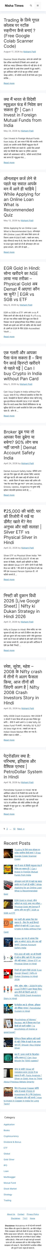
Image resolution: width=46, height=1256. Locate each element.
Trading (7, 1200)
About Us (11, 1214)
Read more (9, 83)
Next (21, 829)
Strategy (8, 1194)
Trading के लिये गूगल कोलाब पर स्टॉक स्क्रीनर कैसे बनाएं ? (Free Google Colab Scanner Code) (21, 33)
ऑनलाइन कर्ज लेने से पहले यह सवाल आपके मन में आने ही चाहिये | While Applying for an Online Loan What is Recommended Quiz (22, 197)
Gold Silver (9, 1159)
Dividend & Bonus (12, 1142)
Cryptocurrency (11, 1136)
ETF (5, 1148)
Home (32, 1218)
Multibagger (9, 1177)
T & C (25, 1218)
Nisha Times (14, 5)
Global (7, 1153)
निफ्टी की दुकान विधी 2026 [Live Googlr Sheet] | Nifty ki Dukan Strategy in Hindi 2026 (22, 606)
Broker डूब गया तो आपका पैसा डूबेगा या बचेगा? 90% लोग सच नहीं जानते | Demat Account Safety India (21, 444)
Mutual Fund (10, 1183)
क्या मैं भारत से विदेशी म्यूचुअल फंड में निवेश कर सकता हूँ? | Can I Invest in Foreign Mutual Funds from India (23, 112)
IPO (5, 1165)
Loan (6, 1171)
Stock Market (10, 1188)
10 (14, 829)
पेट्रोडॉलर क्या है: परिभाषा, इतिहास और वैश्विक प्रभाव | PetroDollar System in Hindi (23, 766)
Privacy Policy (33, 1214)
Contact (21, 1214)
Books (7, 1130)
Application (9, 1124)
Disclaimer (15, 1218)
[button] (31, 5)
